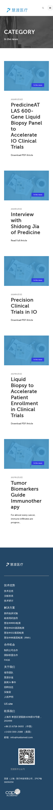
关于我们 (9, 666)
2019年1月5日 (16, 209)
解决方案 (9, 607)
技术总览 (8, 591)
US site (8, 703)
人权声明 (8, 697)
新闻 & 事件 (10, 682)
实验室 (7, 692)
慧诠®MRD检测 (12, 623)
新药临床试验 (11, 613)
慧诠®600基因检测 (14, 628)
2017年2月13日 (17, 477)
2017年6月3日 (16, 374)
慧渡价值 (8, 677)
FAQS (7, 660)
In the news (38, 85)
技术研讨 (8, 600)
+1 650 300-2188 (13, 732)
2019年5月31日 (17, 99)
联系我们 (9, 711)
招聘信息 (8, 687)
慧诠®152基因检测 (14, 633)
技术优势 (9, 585)
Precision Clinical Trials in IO (24, 306)
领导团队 (8, 672)
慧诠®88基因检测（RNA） (18, 637)
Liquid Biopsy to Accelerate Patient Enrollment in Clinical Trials (24, 397)
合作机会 (9, 644)
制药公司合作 (11, 650)
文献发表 (8, 596)
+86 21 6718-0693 (14, 726)
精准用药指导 (11, 618)
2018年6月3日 (16, 294)
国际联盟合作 (11, 655)
